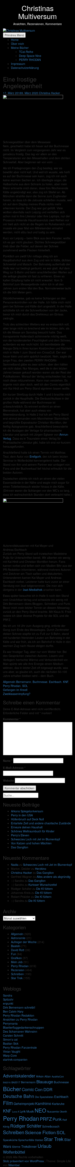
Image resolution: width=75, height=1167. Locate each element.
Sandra (7, 995)
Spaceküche (10, 1140)
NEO (40, 1110)
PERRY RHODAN (30, 60)
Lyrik (23, 1111)
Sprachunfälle (26, 1140)
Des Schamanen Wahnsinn (20, 1031)
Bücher (12, 1088)
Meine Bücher (20, 48)
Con (39, 1089)
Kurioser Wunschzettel (42, 885)
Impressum (18, 64)
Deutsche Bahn (18, 1096)
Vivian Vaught (11, 1051)
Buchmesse (61, 1082)
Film (8, 1102)
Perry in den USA (22, 815)
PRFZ (46, 1118)
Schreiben (17, 974)
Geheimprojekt (24, 1103)
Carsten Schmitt (13, 1035)
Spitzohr (8, 999)
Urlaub (44, 1145)
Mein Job (17, 962)
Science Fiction (40, 1132)
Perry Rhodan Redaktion (18, 1015)
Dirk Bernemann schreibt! (19, 1007)
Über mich (17, 44)
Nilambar (14, 1165)
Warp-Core (10, 1055)
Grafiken (16, 958)
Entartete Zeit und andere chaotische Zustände (41, 823)
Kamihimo (43, 1103)
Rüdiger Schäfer (25, 1126)
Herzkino (40, 869)
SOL (61, 1132)
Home (15, 40)
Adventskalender (19, 1075)
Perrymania (10, 1023)
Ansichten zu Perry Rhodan (20, 1019)
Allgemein (17, 934)
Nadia (14, 865)
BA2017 (15, 1082)
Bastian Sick (10, 1043)
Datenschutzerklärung (25, 68)
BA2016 (7, 1082)
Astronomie (18, 938)
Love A (15, 1111)
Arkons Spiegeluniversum (27, 811)
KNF (7, 1111)
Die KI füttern (44, 889)
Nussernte (53, 1111)
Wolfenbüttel (14, 1152)
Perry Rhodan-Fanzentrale (20, 1047)
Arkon (40, 1076)
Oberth (63, 1111)
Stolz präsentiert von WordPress (24, 1161)
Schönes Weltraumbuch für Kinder (32, 831)
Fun (13, 954)
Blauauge (44, 1081)
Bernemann (28, 1082)
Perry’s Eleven (20, 835)
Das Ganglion (19, 847)
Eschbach (61, 1096)
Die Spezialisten (44, 1097)
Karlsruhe (58, 1104)
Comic (28, 1089)
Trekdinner (29, 1146)
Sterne (16, 1147)
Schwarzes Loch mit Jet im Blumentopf (35, 839)
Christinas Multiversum (37, 12)
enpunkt (8, 1003)
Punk (57, 1119)
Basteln (15, 946)
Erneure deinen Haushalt (27, 827)
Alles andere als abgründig (53, 877)
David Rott (17, 950)
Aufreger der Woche (24, 942)
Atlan (47, 1076)
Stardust (39, 1140)
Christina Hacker (21, 873)
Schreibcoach (50, 1126)
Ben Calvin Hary (13, 1011)
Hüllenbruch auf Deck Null (27, 819)
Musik (30, 1111)
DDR (47, 1089)
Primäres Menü (14, 35)
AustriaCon (58, 1076)
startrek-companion (15, 1059)
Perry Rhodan (20, 966)
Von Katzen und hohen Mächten (31, 843)
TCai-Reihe (26, 52)
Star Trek (17, 978)
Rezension (17, 970)
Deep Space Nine (30, 56)
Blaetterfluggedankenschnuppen (23, 1027)
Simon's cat (10, 1039)
